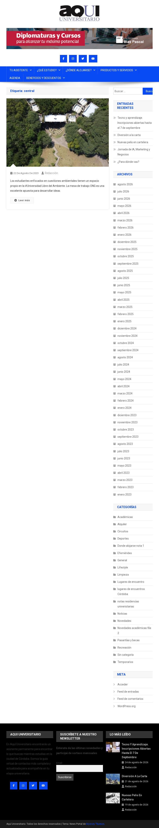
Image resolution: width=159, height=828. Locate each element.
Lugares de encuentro (131, 581)
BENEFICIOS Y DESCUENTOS (43, 78)
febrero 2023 (126, 487)
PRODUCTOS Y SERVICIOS (117, 70)
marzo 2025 (125, 306)
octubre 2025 (126, 256)
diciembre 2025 (127, 241)
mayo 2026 (124, 205)
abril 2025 (124, 299)
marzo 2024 (125, 393)
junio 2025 (124, 285)
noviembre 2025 (127, 249)
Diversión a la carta (129, 135)
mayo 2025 (124, 292)
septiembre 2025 (128, 263)
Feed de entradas (128, 691)
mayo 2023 (124, 465)
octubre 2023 (126, 429)
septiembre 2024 (128, 350)
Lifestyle (123, 567)
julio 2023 (123, 451)
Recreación (124, 647)
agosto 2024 (125, 357)
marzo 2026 (125, 220)
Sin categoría (126, 654)
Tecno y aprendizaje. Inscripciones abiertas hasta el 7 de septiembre (135, 122)
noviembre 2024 (127, 335)
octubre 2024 (126, 343)
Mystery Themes (95, 824)
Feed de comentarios (130, 698)
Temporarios (125, 661)
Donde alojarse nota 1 (131, 545)
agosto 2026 (125, 184)
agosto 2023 (125, 443)
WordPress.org (127, 706)
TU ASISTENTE (19, 70)
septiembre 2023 (128, 436)
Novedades (124, 620)
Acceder (123, 684)
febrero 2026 (126, 227)
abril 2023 (124, 472)
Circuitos (123, 531)
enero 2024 (124, 407)
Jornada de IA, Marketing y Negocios (134, 152)
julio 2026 (123, 191)
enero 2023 (124, 494)
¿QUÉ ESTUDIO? (47, 70)
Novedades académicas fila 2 (134, 630)
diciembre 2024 (127, 328)
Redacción (51, 173)
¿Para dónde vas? (128, 161)
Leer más (24, 200)
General (122, 560)
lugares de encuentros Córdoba (131, 591)
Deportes (123, 538)
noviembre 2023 (127, 422)
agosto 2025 (125, 270)
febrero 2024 (126, 400)
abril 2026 (124, 213)
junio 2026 (124, 198)
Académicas (125, 517)
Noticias (122, 613)
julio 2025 (123, 278)
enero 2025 (124, 321)
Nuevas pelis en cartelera (133, 142)
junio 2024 (124, 371)
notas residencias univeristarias (128, 604)
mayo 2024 (124, 379)
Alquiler (122, 524)
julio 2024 (123, 364)
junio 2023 (124, 458)
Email (59, 762)
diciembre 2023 (127, 415)
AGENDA (15, 78)
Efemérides (125, 553)
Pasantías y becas (129, 640)
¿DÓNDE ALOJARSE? (79, 70)
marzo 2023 (125, 480)
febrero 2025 (126, 314)
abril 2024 (124, 386)
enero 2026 (124, 234)
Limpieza (123, 574)
